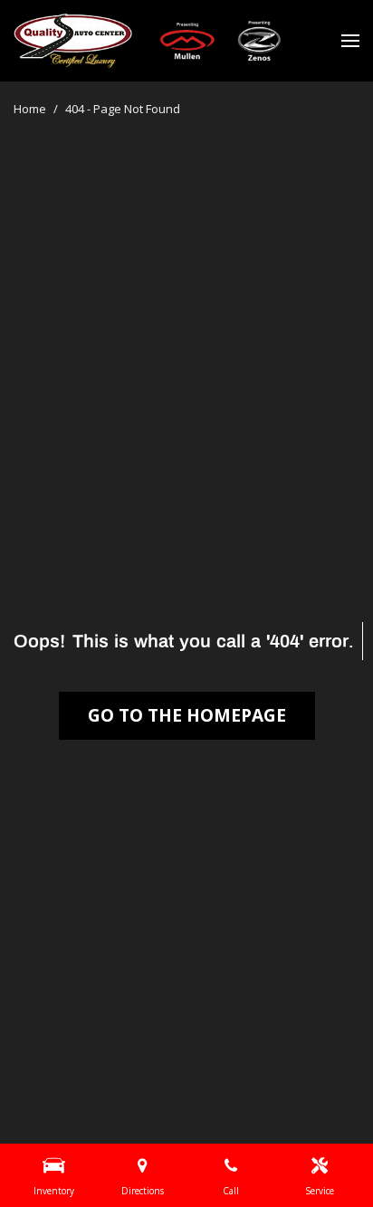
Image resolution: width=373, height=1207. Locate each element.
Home (31, 109)
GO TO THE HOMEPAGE (187, 715)
